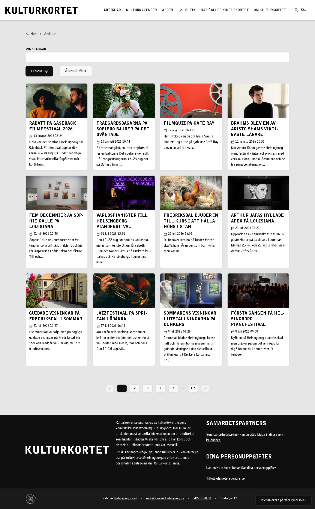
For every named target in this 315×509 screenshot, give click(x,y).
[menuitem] (112, 10)
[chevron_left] (110, 389)
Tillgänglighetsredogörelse (225, 479)
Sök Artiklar (36, 49)
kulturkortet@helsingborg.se (146, 458)
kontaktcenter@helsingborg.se (165, 498)
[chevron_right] (205, 388)
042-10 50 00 (202, 498)
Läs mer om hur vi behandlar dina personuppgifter (241, 468)
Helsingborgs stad (125, 498)
